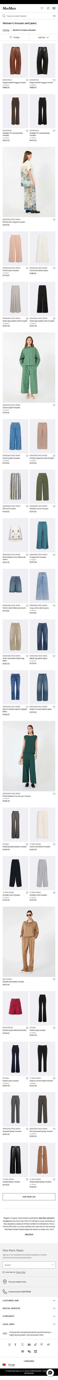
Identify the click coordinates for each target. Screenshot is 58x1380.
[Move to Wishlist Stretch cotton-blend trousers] (54, 1078)
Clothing (6, 30)
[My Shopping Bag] (48, 8)
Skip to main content (10, 1)
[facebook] (16, 1344)
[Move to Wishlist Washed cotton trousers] (54, 506)
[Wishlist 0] (42, 8)
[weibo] (48, 1344)
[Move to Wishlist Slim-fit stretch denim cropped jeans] (27, 707)
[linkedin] (35, 1351)
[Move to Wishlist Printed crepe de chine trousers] (54, 456)
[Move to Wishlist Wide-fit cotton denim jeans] (54, 707)
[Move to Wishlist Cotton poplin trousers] (54, 405)
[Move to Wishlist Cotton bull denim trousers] (54, 844)
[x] (22, 1344)
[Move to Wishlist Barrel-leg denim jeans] (54, 656)
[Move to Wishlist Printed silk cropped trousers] (54, 220)
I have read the (15, 1272)
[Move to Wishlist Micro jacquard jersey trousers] (54, 1129)
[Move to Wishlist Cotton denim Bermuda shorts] (27, 606)
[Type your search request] (54, 16)
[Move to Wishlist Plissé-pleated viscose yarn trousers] (54, 794)
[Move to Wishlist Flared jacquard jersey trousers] (27, 844)
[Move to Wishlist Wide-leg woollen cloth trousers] (27, 318)
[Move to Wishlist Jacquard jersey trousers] (27, 1129)
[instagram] (9, 1344)
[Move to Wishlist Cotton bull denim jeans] (54, 268)
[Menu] (54, 8)
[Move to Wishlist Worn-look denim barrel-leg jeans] (27, 656)
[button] (14, 37)
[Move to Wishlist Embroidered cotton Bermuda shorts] (27, 555)
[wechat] (29, 1351)
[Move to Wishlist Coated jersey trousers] (27, 1179)
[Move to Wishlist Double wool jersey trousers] (54, 979)
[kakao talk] (22, 1351)
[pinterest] (42, 1344)
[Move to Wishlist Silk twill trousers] (27, 506)
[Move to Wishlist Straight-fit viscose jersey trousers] (27, 131)
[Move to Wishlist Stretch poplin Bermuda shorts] (27, 1028)
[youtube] (29, 1344)
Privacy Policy (20, 1272)
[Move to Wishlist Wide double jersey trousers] (54, 1179)
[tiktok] (35, 1344)
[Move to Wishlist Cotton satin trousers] (27, 268)
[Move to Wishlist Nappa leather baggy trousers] (27, 80)
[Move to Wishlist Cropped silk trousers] (54, 555)
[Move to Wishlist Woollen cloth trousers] (27, 893)
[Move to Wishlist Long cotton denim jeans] (54, 606)
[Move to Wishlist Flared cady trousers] (54, 1028)
